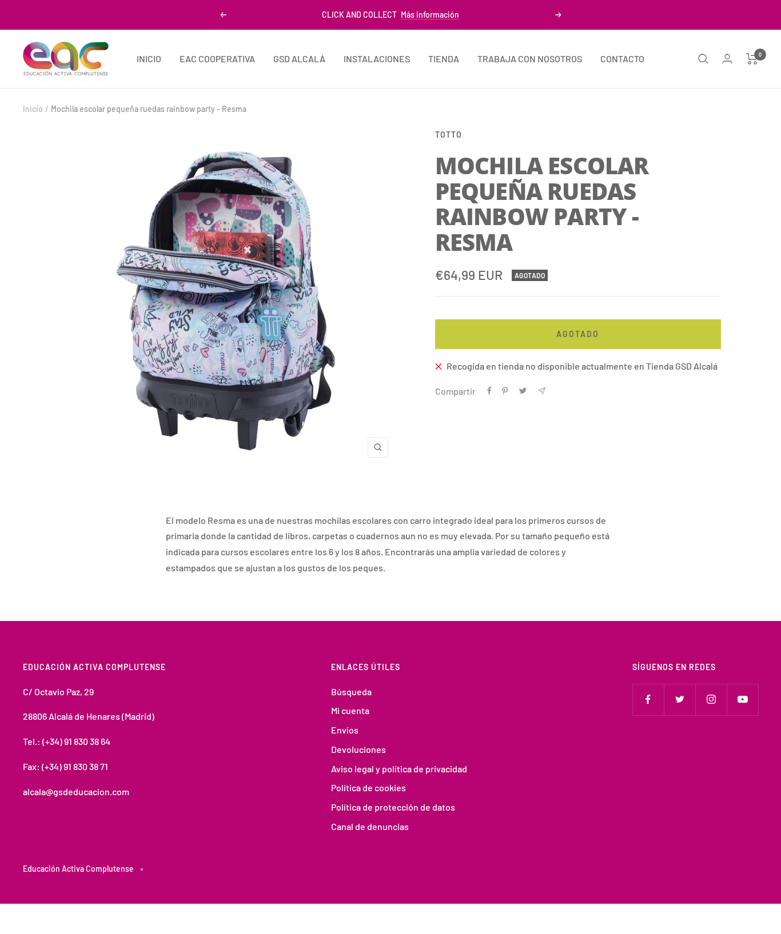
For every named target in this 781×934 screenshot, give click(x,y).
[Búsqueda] (703, 59)
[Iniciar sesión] (727, 58)
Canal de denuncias (370, 826)
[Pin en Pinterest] (505, 391)
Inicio (33, 109)
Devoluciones (358, 749)
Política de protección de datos (393, 806)
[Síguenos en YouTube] (742, 699)
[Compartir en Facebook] (489, 391)
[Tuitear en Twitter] (523, 391)
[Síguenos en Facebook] (648, 699)
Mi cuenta (350, 710)
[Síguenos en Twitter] (679, 699)
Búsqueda (351, 691)
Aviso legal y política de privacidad (399, 768)
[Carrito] (752, 59)
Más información (430, 14)
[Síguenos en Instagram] (711, 699)
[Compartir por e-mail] (541, 391)
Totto (448, 134)
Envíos (344, 729)
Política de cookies (368, 787)
